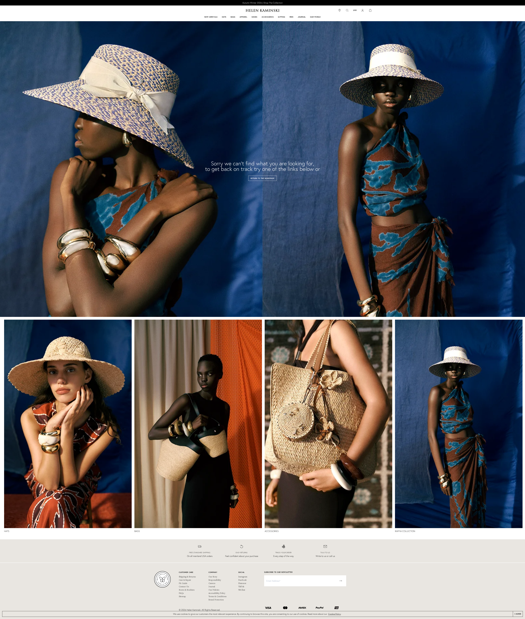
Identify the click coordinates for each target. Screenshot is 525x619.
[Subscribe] (340, 580)
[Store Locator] (339, 10)
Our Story (212, 576)
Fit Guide (183, 583)
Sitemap (182, 596)
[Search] (347, 10)
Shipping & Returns (187, 576)
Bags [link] (137, 531)
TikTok (241, 586)
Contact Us (184, 586)
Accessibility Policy (216, 593)
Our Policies (213, 589)
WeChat (241, 589)
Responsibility (214, 579)
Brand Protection (216, 599)
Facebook (242, 579)
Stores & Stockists (187, 589)
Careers (211, 583)
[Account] (362, 10)
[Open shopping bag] (370, 10)
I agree (517, 614)
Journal (211, 586)
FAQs (181, 593)
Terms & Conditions (217, 596)
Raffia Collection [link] (405, 531)
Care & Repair (185, 579)
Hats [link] (6, 531)
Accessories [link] (272, 531)
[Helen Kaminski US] (262, 10)
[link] (262, 2)
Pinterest (242, 583)
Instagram (242, 576)
